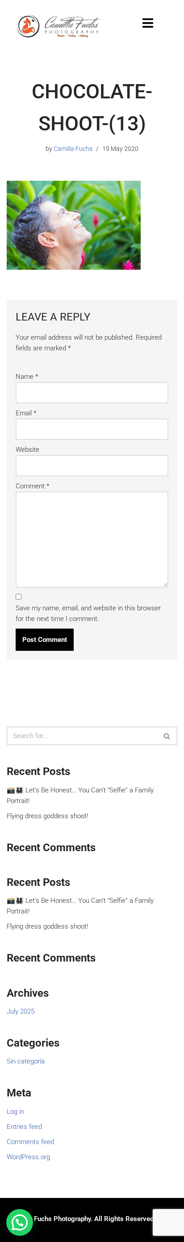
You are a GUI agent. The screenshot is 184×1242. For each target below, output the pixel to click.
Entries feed (24, 1127)
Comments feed (30, 1142)
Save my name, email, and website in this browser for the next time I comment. (88, 613)
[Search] (167, 736)
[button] (19, 1222)
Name (27, 377)
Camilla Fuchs (73, 148)
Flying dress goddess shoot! (47, 816)
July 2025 (20, 1011)
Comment (32, 486)
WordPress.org (28, 1157)
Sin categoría (26, 1061)
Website (27, 450)
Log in (15, 1112)
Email (26, 413)
